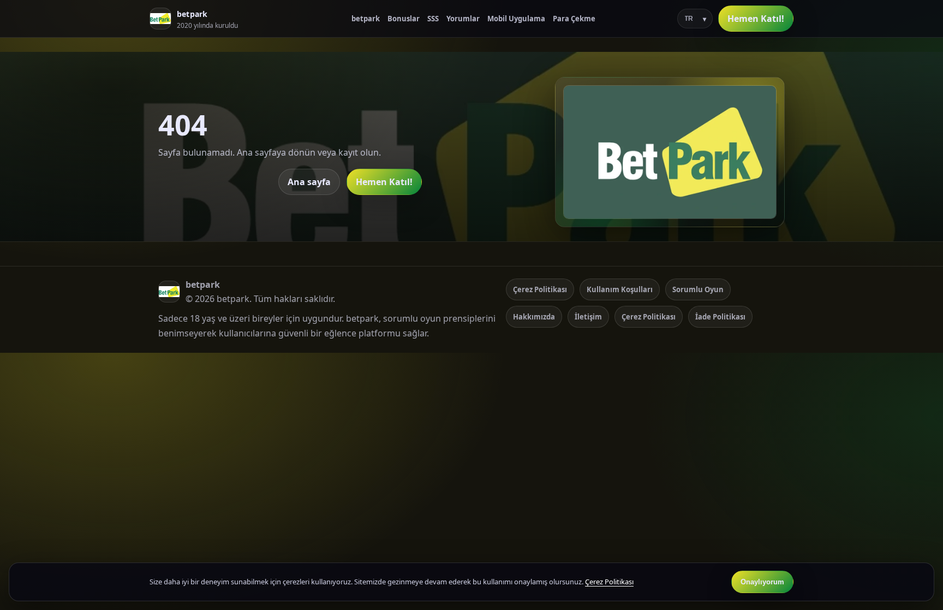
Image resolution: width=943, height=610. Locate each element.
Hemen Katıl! (755, 19)
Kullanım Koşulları (620, 289)
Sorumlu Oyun (698, 289)
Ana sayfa (309, 182)
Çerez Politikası (540, 289)
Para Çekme (574, 18)
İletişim (588, 317)
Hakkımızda (534, 317)
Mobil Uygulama (516, 18)
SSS (433, 18)
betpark (365, 18)
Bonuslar (403, 18)
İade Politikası (720, 317)
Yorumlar (463, 18)
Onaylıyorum (762, 582)
